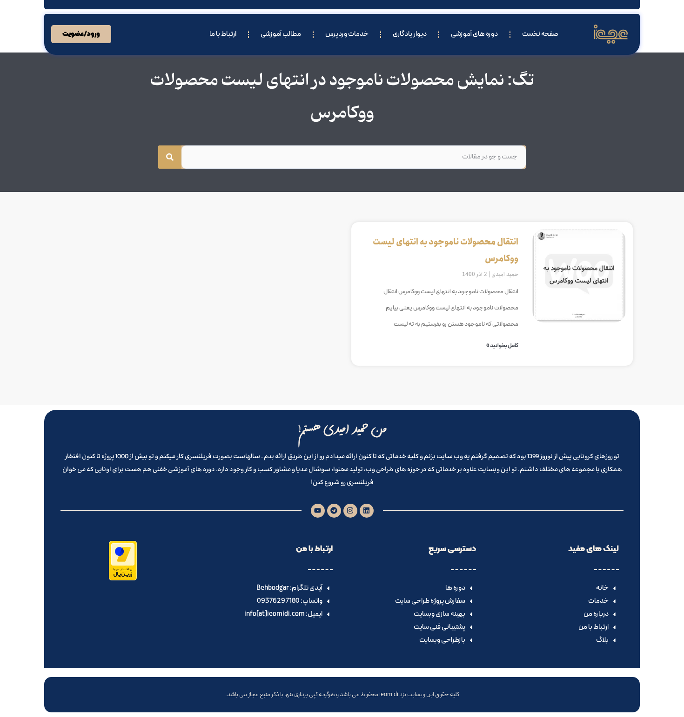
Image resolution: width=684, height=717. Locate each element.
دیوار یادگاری (410, 34)
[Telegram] (334, 511)
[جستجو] (169, 157)
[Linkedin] (367, 511)
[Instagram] (350, 511)
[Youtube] (318, 511)
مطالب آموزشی (281, 34)
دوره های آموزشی (474, 34)
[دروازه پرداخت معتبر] (123, 578)
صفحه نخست (540, 34)
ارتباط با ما (222, 34)
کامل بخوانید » (502, 346)
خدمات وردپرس (347, 34)
